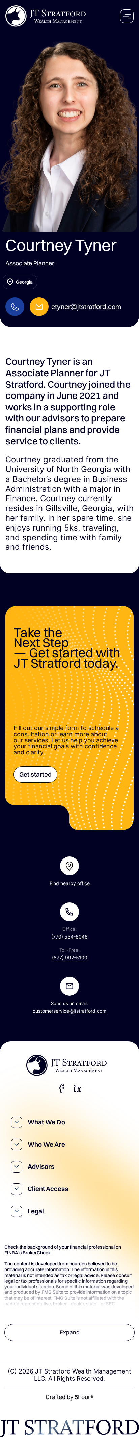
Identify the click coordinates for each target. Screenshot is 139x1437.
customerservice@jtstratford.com (69, 1011)
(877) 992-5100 (69, 957)
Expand (70, 1332)
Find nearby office (70, 883)
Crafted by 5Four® (70, 1397)
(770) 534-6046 (69, 937)
